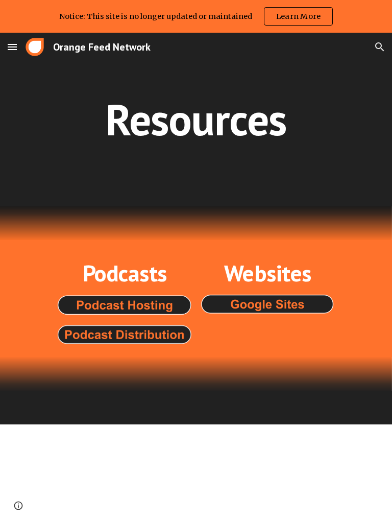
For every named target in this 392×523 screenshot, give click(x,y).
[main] (196, 119)
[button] (12, 47)
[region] (196, 16)
